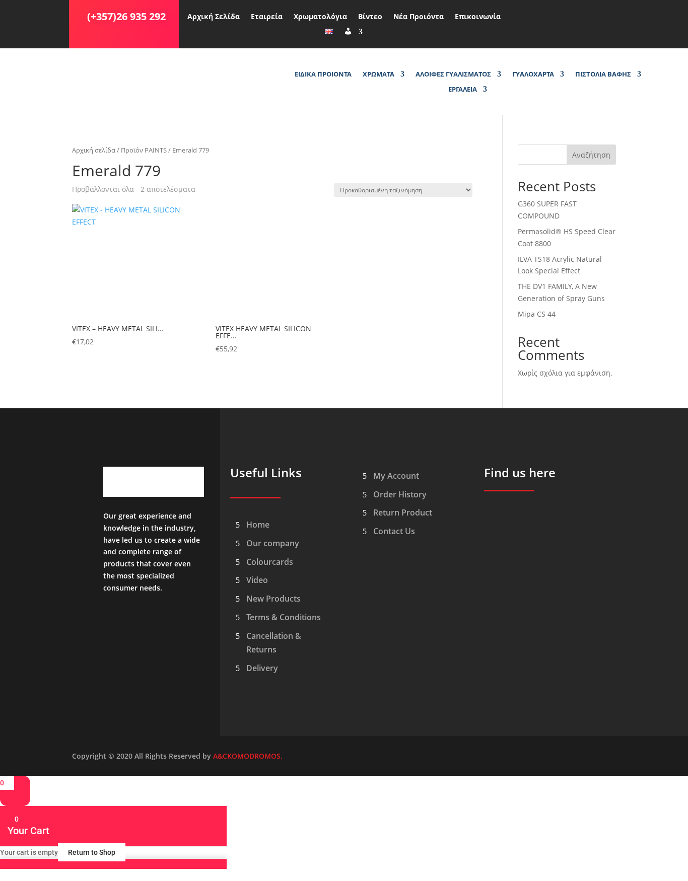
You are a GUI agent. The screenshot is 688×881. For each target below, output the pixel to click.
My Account (396, 475)
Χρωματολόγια (320, 17)
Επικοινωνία (478, 17)
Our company (272, 543)
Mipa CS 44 (537, 314)
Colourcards (269, 561)
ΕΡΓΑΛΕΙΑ (462, 90)
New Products (273, 598)
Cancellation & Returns (273, 642)
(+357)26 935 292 (126, 16)
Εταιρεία (267, 17)
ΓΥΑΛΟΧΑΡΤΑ (533, 74)
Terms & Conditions (283, 617)
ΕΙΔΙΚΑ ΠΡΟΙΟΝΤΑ (323, 74)
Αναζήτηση (591, 155)
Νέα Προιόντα (418, 17)
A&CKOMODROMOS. (248, 756)
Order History (400, 494)
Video (257, 579)
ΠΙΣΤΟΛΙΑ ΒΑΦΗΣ (603, 74)
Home (257, 524)
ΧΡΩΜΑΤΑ (378, 74)
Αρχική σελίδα (93, 150)
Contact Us (394, 531)
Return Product (402, 512)
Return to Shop (91, 852)
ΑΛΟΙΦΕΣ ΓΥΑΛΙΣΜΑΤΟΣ (453, 74)
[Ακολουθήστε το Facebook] (519, 15)
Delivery (262, 668)
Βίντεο (370, 17)
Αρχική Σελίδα (213, 17)
